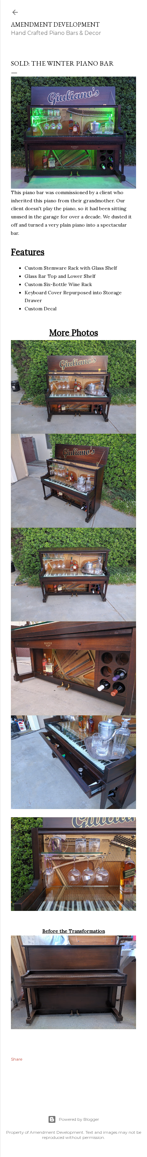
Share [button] (16, 1059)
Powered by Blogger (79, 1119)
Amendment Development (55, 24)
